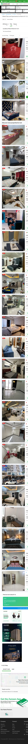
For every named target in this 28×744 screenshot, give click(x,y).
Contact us (3, 725)
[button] (3, 8)
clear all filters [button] (10, 19)
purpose (3, 6)
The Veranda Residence (7, 31)
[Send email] (27, 56)
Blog (13, 724)
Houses (15, 24)
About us (2, 724)
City (7, 6)
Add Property (15, 733)
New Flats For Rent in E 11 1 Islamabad (10, 691)
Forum (13, 727)
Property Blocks (13, 1)
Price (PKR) (3, 10)
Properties (5, 1)
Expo (13, 729)
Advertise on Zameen (5, 731)
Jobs (1, 727)
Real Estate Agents (16, 731)
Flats (11, 24)
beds (16, 10)
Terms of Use (3, 733)
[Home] (2, 1)
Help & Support (4, 729)
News (13, 725)
